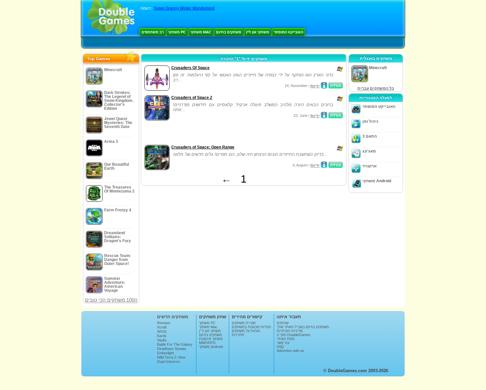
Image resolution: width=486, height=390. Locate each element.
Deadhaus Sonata (171, 349)
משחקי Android (376, 181)
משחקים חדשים (172, 316)
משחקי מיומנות (211, 339)
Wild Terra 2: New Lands (171, 359)
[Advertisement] (220, 133)
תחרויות (238, 335)
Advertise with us (290, 351)
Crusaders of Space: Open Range (202, 147)
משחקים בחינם (228, 32)
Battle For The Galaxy (174, 344)
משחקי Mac (200, 32)
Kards (162, 336)
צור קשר (283, 343)
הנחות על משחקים (246, 331)
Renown (163, 323)
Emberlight (165, 353)
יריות (315, 86)
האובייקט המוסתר (288, 32)
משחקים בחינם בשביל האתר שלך (303, 327)
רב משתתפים (153, 32)
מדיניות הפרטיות (290, 331)
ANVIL (162, 331)
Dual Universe (168, 362)
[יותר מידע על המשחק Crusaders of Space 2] (324, 115)
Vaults (162, 340)
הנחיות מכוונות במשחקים (251, 327)
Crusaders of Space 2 (191, 97)
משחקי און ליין (257, 32)
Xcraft (162, 327)
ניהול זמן (370, 121)
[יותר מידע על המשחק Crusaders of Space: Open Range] (324, 164)
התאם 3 (369, 136)
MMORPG (207, 343)
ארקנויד (369, 166)
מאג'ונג (369, 151)
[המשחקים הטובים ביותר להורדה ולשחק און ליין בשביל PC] (111, 18)
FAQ (280, 347)
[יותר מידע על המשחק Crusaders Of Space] (324, 85)
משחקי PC (177, 32)
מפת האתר (286, 339)
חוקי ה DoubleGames (293, 335)
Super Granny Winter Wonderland (184, 8)
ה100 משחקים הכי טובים (111, 300)
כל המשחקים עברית (375, 88)
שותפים (283, 323)
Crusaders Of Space (190, 67)
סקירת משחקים (244, 323)
